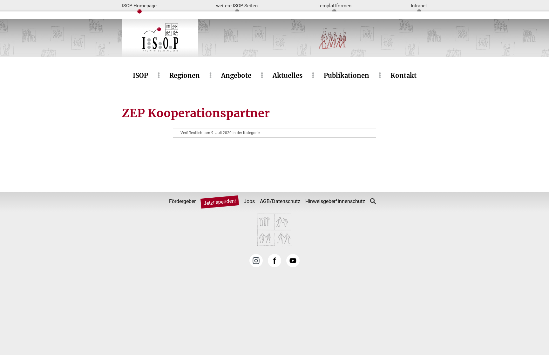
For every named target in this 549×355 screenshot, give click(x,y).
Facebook (274, 260)
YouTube (293, 260)
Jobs (249, 201)
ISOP (140, 75)
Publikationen (346, 75)
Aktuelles (287, 75)
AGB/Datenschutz (280, 201)
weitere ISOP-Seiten (237, 6)
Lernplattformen (334, 6)
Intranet (419, 6)
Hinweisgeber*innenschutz (335, 201)
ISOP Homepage (139, 6)
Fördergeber (182, 201)
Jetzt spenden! (219, 202)
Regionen (184, 75)
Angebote (236, 75)
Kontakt (403, 75)
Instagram (256, 260)
